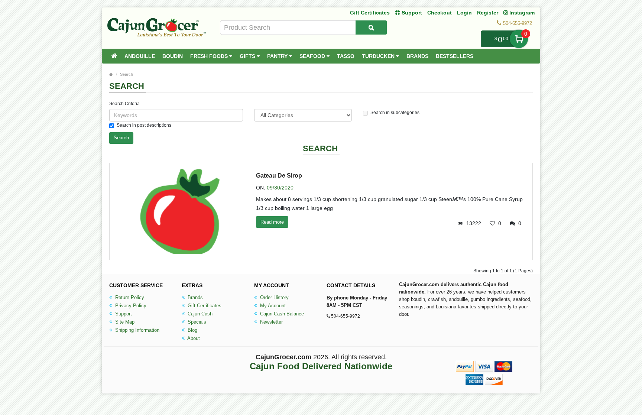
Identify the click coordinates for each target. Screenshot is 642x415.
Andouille (139, 56)
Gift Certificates (370, 13)
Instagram (521, 13)
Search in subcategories (394, 112)
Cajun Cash (199, 314)
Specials (196, 322)
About (193, 338)
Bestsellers (454, 56)
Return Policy (129, 297)
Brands (417, 56)
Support (123, 314)
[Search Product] (371, 27)
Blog (191, 330)
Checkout (439, 13)
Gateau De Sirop (279, 175)
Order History (274, 297)
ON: (260, 188)
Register (487, 13)
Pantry (278, 56)
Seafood (313, 56)
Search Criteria (124, 103)
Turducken (379, 56)
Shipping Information (136, 330)
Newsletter (271, 322)
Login (464, 13)
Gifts (248, 56)
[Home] (114, 56)
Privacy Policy (130, 305)
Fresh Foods (209, 56)
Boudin (172, 56)
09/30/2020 (280, 188)
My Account (272, 305)
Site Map (124, 322)
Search (126, 74)
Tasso (345, 56)
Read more (272, 222)
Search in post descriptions (144, 125)
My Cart (519, 39)
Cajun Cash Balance (281, 314)
